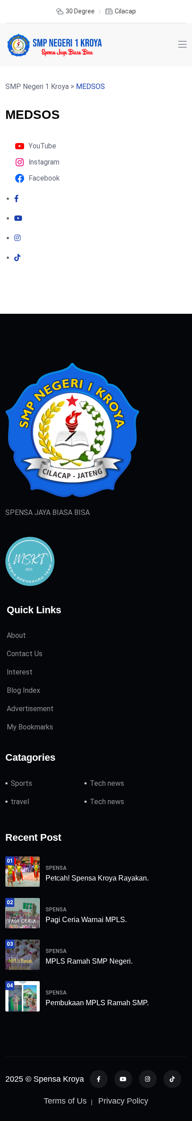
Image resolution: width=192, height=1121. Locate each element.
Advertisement (30, 708)
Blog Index (23, 690)
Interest (20, 672)
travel (20, 801)
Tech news (107, 783)
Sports (21, 783)
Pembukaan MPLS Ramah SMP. (97, 1003)
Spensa (56, 868)
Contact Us (24, 653)
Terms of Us (65, 1100)
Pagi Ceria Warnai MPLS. (86, 919)
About (16, 635)
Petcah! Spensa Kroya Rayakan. (97, 878)
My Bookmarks (30, 727)
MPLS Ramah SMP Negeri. (89, 961)
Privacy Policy (123, 1100)
